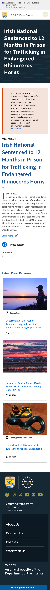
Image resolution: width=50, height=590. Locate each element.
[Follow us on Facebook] (8, 495)
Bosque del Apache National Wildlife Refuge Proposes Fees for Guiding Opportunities (24, 386)
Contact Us (14, 533)
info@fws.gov (15, 510)
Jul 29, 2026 (11, 394)
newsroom (16, 128)
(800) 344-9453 (14, 507)
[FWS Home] (4, 15)
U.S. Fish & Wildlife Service (21, 15)
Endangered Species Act (21, 437)
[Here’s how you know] (25, 5)
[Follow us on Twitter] (21, 495)
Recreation (15, 313)
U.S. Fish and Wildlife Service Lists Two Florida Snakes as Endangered (24, 447)
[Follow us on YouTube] (41, 495)
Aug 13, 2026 (11, 332)
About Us (12, 524)
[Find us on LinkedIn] (28, 495)
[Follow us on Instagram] (14, 495)
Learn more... (8, 235)
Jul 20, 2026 (11, 457)
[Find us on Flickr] (34, 495)
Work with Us (16, 551)
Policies (12, 542)
